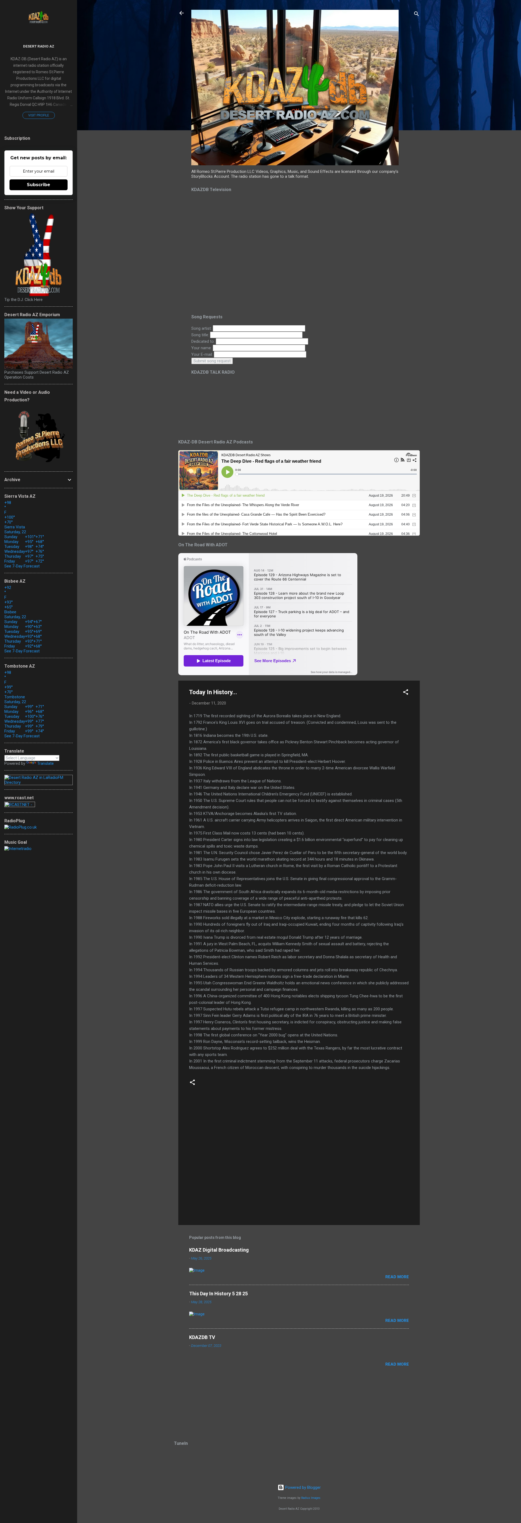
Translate (45, 763)
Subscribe (38, 184)
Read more (397, 1276)
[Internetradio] (17, 848)
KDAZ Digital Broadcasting (219, 1250)
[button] (405, 693)
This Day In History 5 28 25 (218, 1293)
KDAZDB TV (202, 1337)
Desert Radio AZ (38, 46)
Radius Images (310, 1498)
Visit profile (38, 115)
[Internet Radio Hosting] (19, 805)
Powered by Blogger (302, 1487)
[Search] (416, 15)
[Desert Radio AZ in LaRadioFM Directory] (38, 782)
